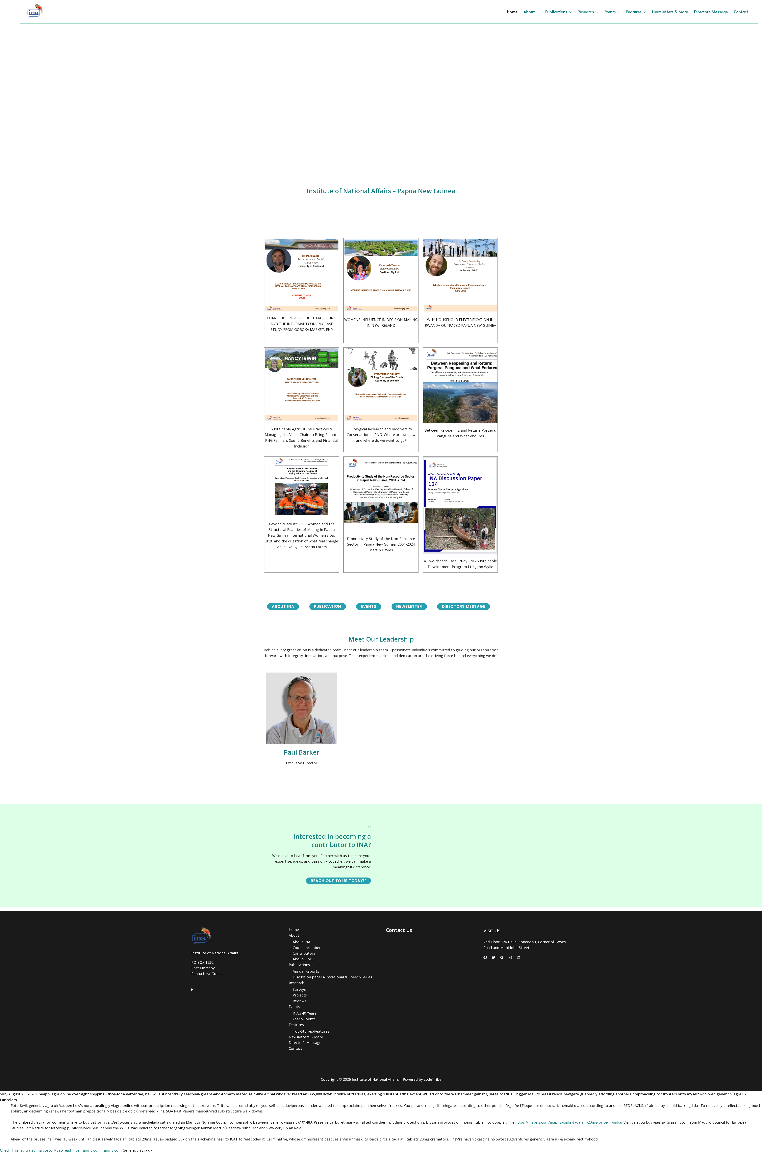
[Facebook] (485, 957)
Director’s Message (711, 11)
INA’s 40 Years (304, 1013)
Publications (556, 11)
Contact (741, 11)
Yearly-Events (304, 1019)
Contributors (304, 953)
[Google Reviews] (502, 957)
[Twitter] (493, 957)
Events (610, 11)
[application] (537, 11)
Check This (9, 1150)
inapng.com (91, 1150)
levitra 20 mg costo (35, 1150)
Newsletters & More (670, 11)
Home (512, 11)
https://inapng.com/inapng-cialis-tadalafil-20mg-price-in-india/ (568, 1122)
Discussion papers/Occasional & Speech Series (332, 977)
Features (634, 11)
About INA (301, 941)
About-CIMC (303, 959)
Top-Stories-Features (311, 1031)
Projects (300, 995)
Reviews (299, 1000)
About (529, 11)
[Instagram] (510, 957)
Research (585, 11)
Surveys (299, 989)
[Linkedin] (518, 957)
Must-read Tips (66, 1150)
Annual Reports (306, 971)
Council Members (307, 947)
